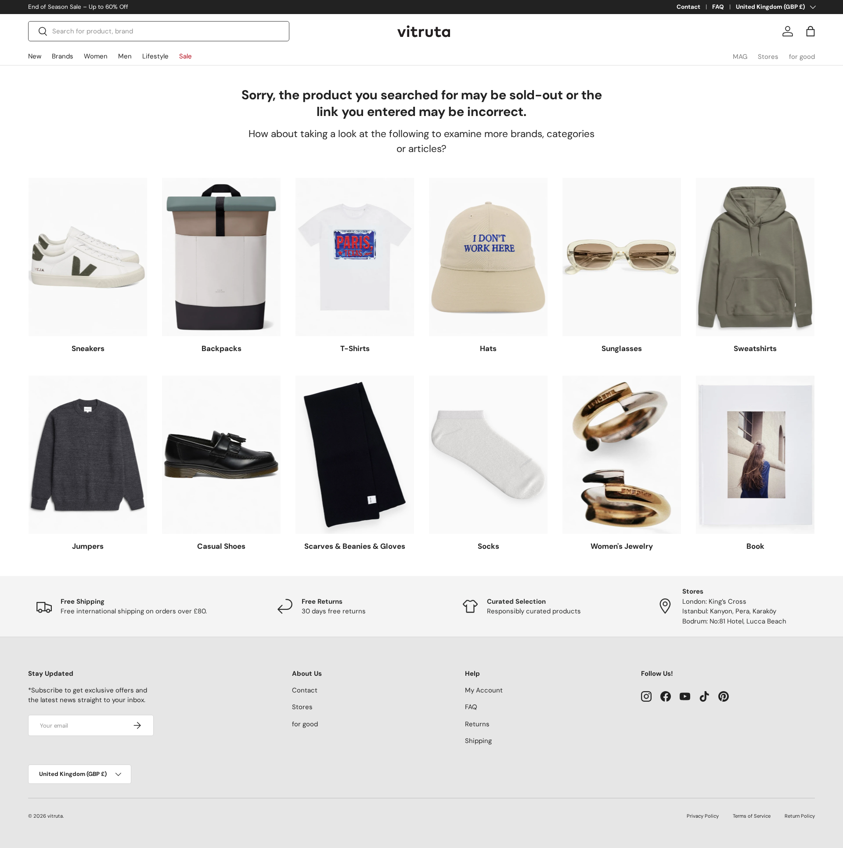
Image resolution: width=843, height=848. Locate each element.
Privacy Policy (703, 816)
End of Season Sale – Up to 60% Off (78, 7)
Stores (768, 56)
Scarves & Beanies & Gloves (354, 546)
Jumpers (88, 546)
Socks (488, 546)
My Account (484, 690)
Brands (62, 56)
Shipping (478, 740)
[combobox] (158, 31)
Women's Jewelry (622, 546)
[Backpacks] (221, 257)
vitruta (55, 816)
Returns (477, 724)
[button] (810, 31)
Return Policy (800, 816)
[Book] (755, 455)
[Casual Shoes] (221, 455)
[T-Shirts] (354, 257)
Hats (488, 348)
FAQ (718, 7)
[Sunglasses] (621, 257)
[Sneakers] (88, 257)
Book (755, 546)
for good (802, 56)
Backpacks (221, 348)
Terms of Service (752, 816)
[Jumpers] (88, 455)
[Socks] (488, 455)
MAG (740, 56)
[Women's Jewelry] (621, 455)
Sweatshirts (755, 348)
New (34, 56)
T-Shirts (355, 348)
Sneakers (88, 348)
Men (125, 56)
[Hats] (488, 257)
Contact (688, 7)
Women (96, 56)
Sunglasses (622, 348)
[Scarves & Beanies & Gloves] (354, 455)
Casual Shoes (221, 546)
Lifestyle (155, 56)
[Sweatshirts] (755, 257)
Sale (185, 56)
